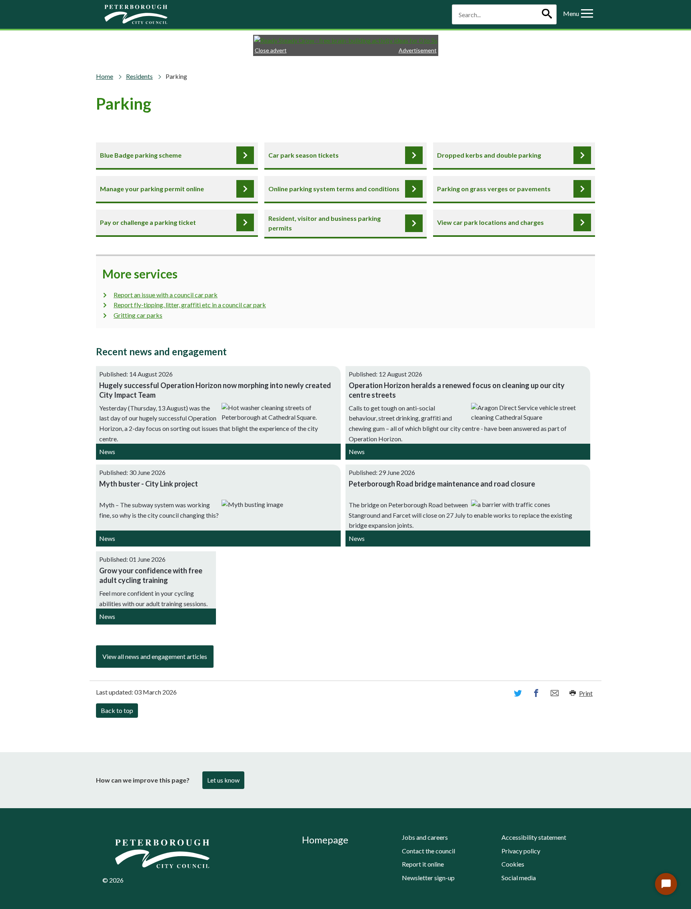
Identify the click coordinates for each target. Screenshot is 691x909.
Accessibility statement (533, 837)
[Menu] (587, 14)
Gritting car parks (138, 315)
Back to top (117, 710)
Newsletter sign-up (428, 877)
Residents (139, 76)
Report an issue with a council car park (166, 294)
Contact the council (428, 851)
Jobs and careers (425, 837)
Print (586, 693)
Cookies (512, 864)
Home (104, 76)
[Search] (547, 14)
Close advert (271, 50)
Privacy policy (520, 851)
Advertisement (418, 50)
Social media (518, 877)
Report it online (423, 864)
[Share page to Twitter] (518, 693)
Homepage (325, 839)
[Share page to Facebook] (536, 693)
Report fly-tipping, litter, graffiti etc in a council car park (190, 304)
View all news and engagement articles (154, 656)
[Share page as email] (555, 693)
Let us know (223, 780)
